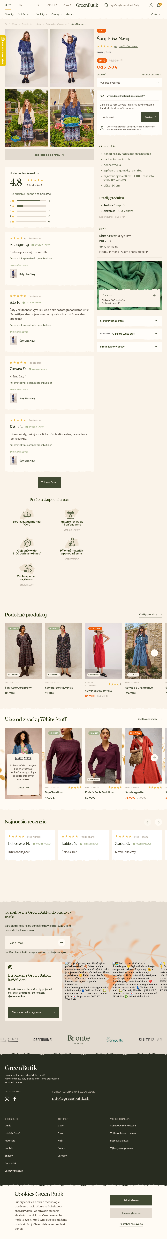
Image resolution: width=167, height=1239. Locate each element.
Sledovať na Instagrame (26, 1012)
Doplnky (40, 14)
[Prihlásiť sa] (151, 5)
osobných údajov (56, 952)
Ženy (8, 4)
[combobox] (126, 5)
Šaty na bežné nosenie (56, 24)
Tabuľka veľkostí (151, 74)
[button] (154, 653)
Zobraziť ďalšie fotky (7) (49, 154)
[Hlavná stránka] (87, 5)
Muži (20, 4)
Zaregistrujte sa (134, 126)
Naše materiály (72, 559)
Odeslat (61, 942)
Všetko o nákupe (72, 530)
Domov (34, 4)
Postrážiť (150, 117)
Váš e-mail (16, 943)
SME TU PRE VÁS (26, 585)
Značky (55, 14)
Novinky (9, 14)
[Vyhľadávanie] (125, 5)
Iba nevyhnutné (131, 1213)
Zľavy (69, 14)
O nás (154, 14)
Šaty (39, 24)
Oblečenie (23, 14)
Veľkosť (102, 74)
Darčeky (51, 4)
